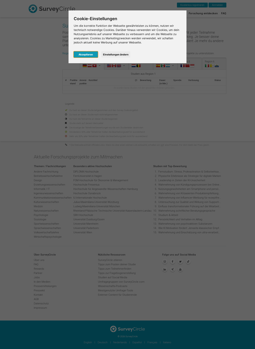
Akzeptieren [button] (85, 54)
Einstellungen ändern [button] (116, 54)
